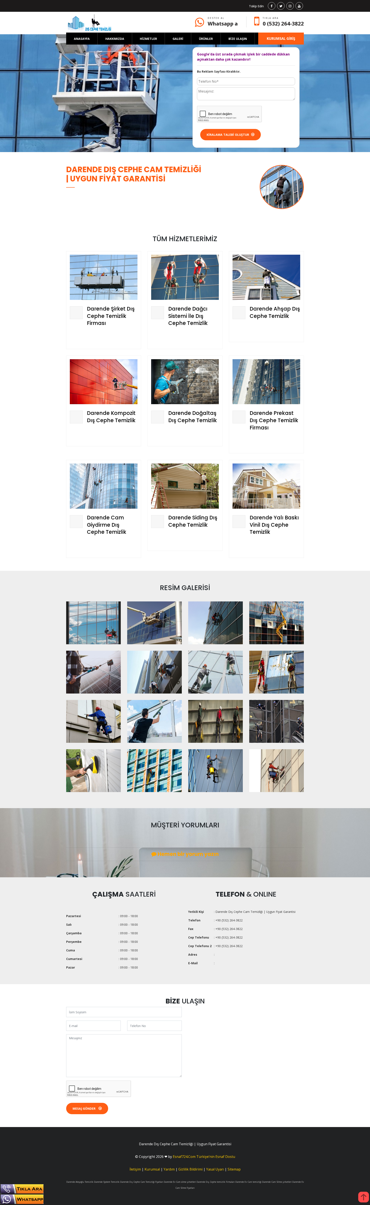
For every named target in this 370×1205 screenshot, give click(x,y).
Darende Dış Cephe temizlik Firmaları (216, 1181)
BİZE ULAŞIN (237, 39)
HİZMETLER (148, 39)
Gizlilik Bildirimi (190, 1169)
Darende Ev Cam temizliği (248, 1181)
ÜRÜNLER (206, 39)
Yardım (169, 1169)
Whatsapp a (223, 23)
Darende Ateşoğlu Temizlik (79, 1181)
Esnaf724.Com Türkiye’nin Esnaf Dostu (204, 1156)
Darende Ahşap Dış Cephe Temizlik (275, 312)
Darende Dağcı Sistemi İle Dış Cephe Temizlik (188, 316)
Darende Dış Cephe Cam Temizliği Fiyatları (141, 1181)
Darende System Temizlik (106, 1181)
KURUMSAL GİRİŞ (281, 38)
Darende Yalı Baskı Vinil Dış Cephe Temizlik (274, 524)
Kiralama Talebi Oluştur (228, 135)
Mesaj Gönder (84, 1108)
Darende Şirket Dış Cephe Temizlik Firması (111, 316)
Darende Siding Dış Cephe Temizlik (192, 521)
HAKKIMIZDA (114, 39)
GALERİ (178, 39)
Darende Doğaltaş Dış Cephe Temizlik (192, 417)
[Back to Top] (363, 1197)
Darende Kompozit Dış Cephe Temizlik (111, 417)
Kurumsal (152, 1169)
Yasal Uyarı (215, 1169)
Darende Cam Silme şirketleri (277, 1181)
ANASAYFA (82, 39)
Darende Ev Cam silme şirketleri (180, 1181)
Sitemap (234, 1169)
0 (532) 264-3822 (283, 23)
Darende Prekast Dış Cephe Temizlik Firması (274, 420)
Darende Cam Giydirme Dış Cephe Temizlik (106, 524)
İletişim (135, 1169)
